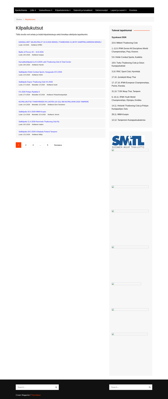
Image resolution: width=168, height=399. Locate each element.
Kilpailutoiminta (62, 10)
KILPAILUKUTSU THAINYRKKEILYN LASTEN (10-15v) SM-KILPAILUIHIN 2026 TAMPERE (54, 102)
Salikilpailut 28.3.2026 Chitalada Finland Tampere (38, 132)
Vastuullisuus (45, 10)
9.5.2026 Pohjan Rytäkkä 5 (29, 92)
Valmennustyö (101, 10)
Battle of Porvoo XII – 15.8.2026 (31, 52)
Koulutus (133, 10)
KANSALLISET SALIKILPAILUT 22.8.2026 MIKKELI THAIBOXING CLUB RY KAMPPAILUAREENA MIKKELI (60, 42)
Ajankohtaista (21, 10)
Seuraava (58, 145)
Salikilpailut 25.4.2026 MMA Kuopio (32, 112)
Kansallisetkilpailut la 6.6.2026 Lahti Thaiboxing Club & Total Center (45, 62)
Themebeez (36, 395)
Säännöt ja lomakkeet (82, 10)
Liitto (32, 10)
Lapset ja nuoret (118, 10)
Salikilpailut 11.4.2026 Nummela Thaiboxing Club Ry (39, 122)
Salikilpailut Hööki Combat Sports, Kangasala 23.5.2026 (40, 72)
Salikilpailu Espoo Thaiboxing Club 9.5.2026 (36, 82)
